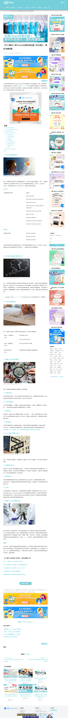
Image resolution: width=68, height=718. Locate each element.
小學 (55, 361)
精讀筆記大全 (59, 367)
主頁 (4, 11)
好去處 (63, 358)
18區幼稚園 (51, 350)
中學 (55, 354)
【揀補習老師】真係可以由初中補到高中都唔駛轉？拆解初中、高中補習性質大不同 (40, 696)
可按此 (24, 537)
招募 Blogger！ (23, 711)
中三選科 (27, 654)
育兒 (54, 369)
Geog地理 (6, 568)
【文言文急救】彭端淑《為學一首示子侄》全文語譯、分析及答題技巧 (10, 696)
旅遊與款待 (18, 571)
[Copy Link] (42, 81)
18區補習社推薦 (57, 350)
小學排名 (58, 361)
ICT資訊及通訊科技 (22, 564)
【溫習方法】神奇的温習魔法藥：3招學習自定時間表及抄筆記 (10, 680)
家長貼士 (51, 361)
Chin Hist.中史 (21, 568)
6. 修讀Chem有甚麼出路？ (10, 149)
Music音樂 (11, 571)
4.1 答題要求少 (9, 134)
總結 (5, 150)
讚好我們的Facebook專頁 (57, 376)
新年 (55, 365)
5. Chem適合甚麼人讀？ (10, 142)
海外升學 (59, 365)
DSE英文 (55, 352)
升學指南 (60, 356)
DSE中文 (51, 352)
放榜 (61, 363)
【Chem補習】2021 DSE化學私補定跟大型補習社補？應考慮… (22, 429)
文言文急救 (51, 365)
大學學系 (54, 358)
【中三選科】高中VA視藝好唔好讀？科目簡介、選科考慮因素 (25, 680)
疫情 (55, 367)
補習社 (61, 369)
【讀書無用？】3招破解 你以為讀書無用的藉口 (40, 679)
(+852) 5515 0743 (38, 710)
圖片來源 (21, 176)
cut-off (30, 414)
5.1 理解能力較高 (10, 143)
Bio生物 (20, 561)
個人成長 (55, 356)
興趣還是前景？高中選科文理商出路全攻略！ (14, 574)
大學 (50, 358)
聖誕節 (51, 369)
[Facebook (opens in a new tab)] (62, 2)
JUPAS (60, 352)
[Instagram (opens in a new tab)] (64, 2)
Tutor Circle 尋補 (18, 297)
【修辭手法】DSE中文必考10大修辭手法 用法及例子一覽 (25, 695)
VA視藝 (5, 571)
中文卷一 (51, 356)
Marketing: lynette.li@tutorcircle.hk (41, 711)
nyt (4, 53)
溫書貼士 (51, 367)
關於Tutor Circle (23, 710)
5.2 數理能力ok (9, 145)
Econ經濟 (13, 564)
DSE (62, 350)
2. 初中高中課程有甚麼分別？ (11, 129)
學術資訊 (7, 11)
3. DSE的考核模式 (8, 131)
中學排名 (59, 354)
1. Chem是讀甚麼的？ (9, 127)
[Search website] (49, 7)
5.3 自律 (8, 147)
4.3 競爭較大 (9, 138)
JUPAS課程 (51, 354)
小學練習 (51, 363)
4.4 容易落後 (9, 140)
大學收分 (58, 358)
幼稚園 (55, 363)
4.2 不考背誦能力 (10, 136)
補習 (57, 369)
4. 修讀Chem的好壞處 (9, 133)
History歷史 (13, 568)
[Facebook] (47, 81)
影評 (58, 363)
